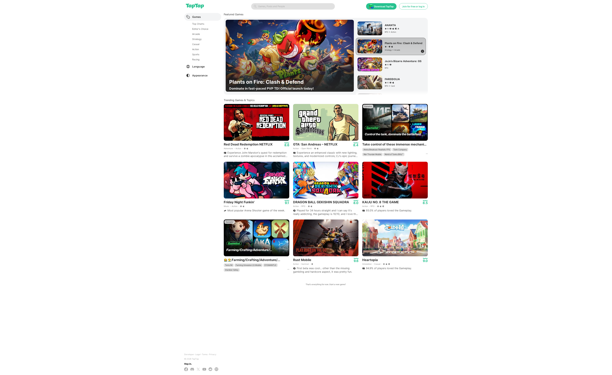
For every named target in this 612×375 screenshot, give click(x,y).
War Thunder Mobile (372, 154)
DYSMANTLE (270, 265)
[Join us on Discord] (192, 369)
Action (238, 148)
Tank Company (400, 149)
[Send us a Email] (216, 369)
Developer (189, 354)
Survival (305, 264)
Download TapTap (384, 6)
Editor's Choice (200, 29)
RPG (303, 206)
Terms (205, 354)
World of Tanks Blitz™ (394, 154)
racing (196, 59)
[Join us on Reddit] (210, 369)
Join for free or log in (413, 6)
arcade (196, 34)
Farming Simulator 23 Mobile (248, 265)
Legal (197, 354)
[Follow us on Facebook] (186, 369)
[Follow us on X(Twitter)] (198, 369)
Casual (377, 264)
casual (196, 44)
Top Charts (198, 23)
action (195, 49)
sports (195, 54)
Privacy (212, 354)
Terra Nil (229, 265)
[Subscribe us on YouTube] (204, 369)
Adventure (228, 148)
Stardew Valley (231, 270)
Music (226, 206)
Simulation (367, 264)
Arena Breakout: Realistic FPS (377, 149)
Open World (306, 148)
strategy (197, 39)
